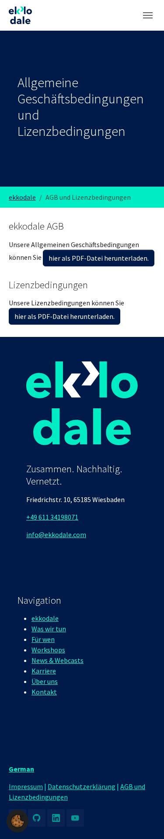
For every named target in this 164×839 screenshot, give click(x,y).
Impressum (26, 786)
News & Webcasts (57, 660)
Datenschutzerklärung (81, 786)
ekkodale (45, 618)
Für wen (43, 639)
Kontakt (44, 691)
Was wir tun (48, 628)
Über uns (44, 681)
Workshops (48, 649)
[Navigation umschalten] (147, 15)
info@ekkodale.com (56, 534)
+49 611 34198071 (52, 517)
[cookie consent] (17, 821)
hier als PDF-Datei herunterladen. (99, 258)
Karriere (43, 670)
